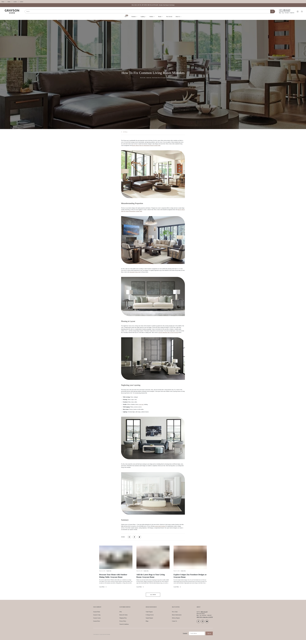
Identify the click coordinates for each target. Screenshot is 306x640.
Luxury (21, 1)
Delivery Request (176, 618)
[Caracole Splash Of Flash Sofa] (153, 493)
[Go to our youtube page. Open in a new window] (207, 621)
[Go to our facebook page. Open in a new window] (198, 621)
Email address (193, 633)
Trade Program (149, 611)
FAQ (120, 611)
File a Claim (175, 611)
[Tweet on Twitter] (139, 537)
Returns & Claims (123, 614)
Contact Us (174, 621)
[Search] (272, 11)
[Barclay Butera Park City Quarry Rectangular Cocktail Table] (153, 240)
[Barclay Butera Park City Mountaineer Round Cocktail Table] (153, 174)
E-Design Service (150, 614)
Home (9, 1)
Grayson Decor (96, 621)
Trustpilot (185, 633)
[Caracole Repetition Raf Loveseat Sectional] (153, 358)
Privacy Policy (122, 621)
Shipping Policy (123, 618)
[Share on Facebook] (134, 537)
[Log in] (297, 11)
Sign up (209, 633)
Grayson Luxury (97, 618)
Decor (3, 1)
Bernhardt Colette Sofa (135, 272)
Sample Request (149, 618)
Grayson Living (96, 614)
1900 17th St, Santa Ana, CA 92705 (205, 617)
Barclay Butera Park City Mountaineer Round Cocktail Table (146, 145)
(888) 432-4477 (204, 611)
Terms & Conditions (124, 624)
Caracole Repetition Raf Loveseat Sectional (168, 332)
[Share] (129, 537)
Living (15, 1)
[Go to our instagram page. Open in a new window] (202, 621)
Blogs (147, 621)
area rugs (141, 404)
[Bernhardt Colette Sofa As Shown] (153, 296)
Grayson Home (96, 611)
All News (125, 132)
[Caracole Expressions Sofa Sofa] (153, 438)
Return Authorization (176, 614)
